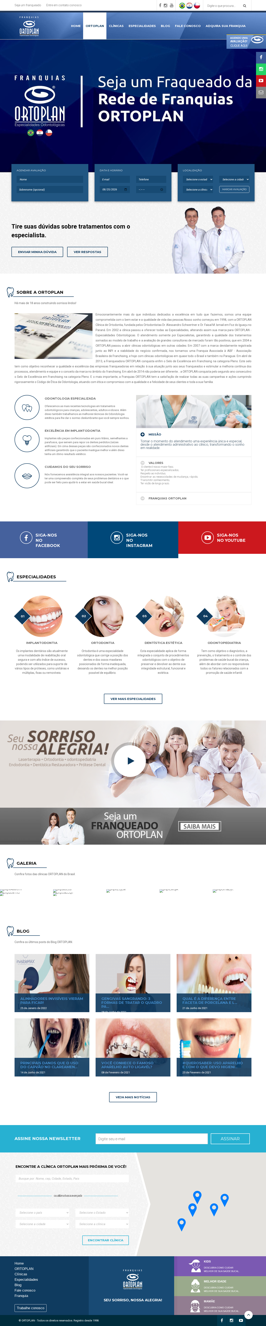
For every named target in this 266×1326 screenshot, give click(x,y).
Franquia (21, 1296)
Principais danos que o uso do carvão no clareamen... (49, 1065)
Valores (155, 463)
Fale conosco (188, 26)
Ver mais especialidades (133, 699)
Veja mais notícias (133, 1097)
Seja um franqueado (28, 5)
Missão (154, 434)
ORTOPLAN (95, 26)
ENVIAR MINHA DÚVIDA (37, 252)
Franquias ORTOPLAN (167, 498)
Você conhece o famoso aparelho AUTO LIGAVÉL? (127, 1065)
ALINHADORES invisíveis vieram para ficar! (51, 1001)
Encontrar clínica (105, 1240)
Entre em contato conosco (64, 5)
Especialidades (142, 26)
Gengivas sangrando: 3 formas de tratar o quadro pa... (131, 1003)
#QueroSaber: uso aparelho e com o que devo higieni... (212, 1065)
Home (76, 26)
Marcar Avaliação (234, 189)
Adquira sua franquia (226, 26)
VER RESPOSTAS (87, 252)
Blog (165, 26)
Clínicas (116, 26)
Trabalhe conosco (30, 1308)
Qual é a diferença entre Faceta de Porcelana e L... (209, 1001)
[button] (197, 1197)
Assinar (230, 1138)
